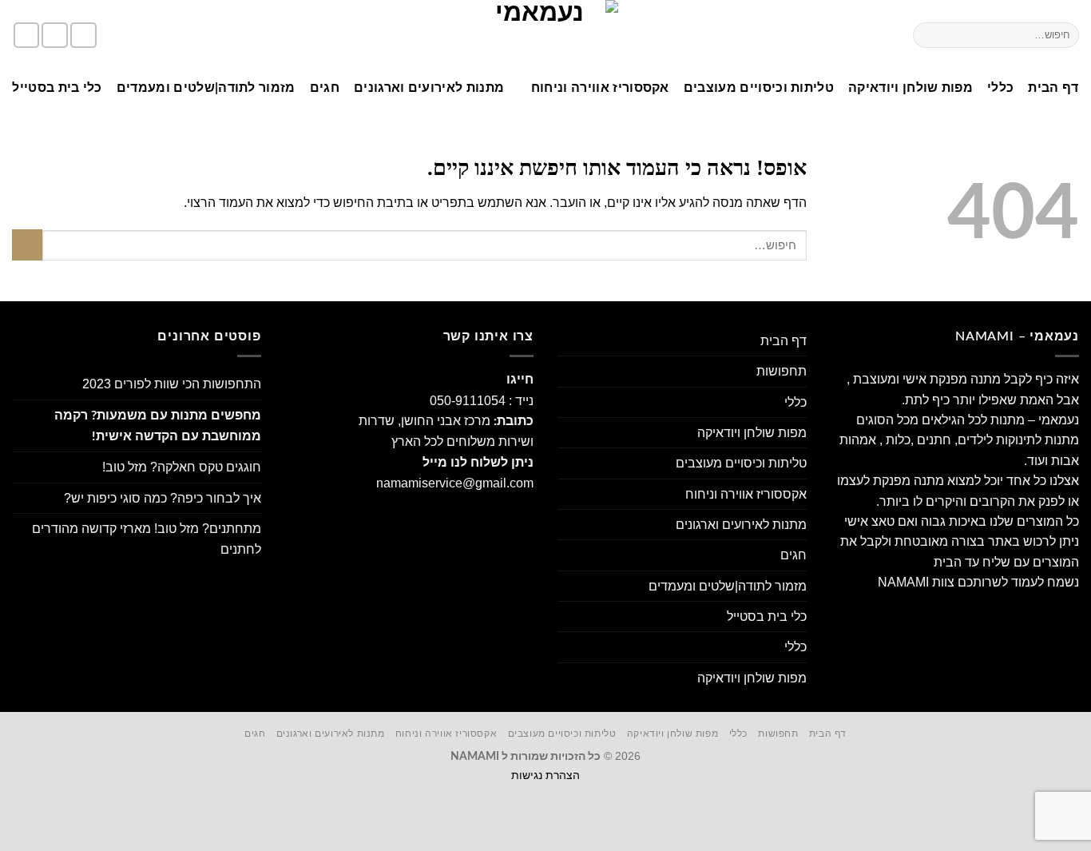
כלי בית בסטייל (56, 88)
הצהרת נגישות (545, 775)
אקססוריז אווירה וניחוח (600, 88)
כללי (1000, 88)
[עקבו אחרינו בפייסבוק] (83, 35)
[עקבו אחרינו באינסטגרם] (55, 35)
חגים (324, 88)
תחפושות (781, 371)
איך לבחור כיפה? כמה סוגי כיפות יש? (162, 498)
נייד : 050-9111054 (482, 401)
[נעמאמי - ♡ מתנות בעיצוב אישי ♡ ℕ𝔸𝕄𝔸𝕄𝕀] (545, 35)
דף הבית (1053, 88)
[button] (160, 35)
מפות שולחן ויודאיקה (910, 88)
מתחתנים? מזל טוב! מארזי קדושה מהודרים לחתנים (146, 538)
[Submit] (928, 35)
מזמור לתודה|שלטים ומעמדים (206, 88)
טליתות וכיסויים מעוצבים (759, 88)
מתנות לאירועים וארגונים (429, 88)
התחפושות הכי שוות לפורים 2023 (171, 384)
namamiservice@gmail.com (455, 483)
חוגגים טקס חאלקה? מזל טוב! (181, 467)
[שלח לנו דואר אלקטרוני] (27, 35)
